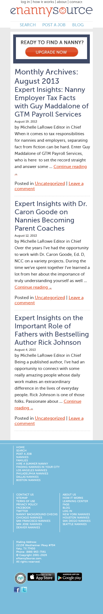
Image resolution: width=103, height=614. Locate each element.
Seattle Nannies (75, 524)
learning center (75, 501)
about (62, 2)
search (28, 25)
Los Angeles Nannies (31, 470)
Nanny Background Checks (36, 514)
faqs (66, 504)
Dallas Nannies (27, 477)
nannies (22, 457)
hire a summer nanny (32, 463)
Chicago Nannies (29, 517)
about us (69, 494)
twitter (22, 511)
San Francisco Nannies (33, 521)
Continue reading (33, 287)
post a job (54, 25)
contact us (25, 494)
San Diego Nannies (76, 521)
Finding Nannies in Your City (38, 467)
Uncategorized (50, 184)
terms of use (25, 501)
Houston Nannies (76, 517)
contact (75, 2)
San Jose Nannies (29, 524)
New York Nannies (76, 514)
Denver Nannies (28, 527)
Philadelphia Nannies (32, 473)
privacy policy (27, 504)
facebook (23, 507)
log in (25, 2)
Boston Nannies (28, 480)
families (22, 460)
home (20, 447)
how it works (43, 2)
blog (77, 25)
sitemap (21, 498)
